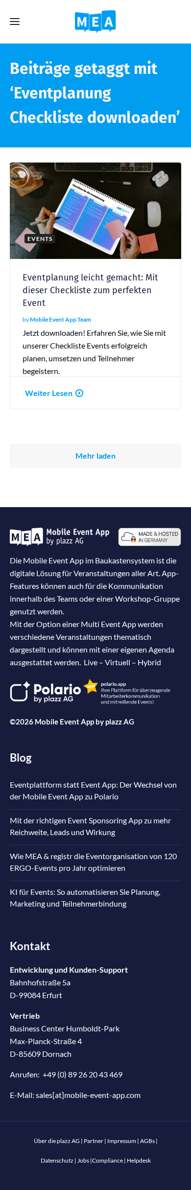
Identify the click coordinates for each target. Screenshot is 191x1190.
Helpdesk (139, 1160)
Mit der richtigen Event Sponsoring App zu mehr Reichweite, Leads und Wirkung (90, 826)
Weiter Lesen (48, 392)
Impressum (121, 1140)
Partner (93, 1140)
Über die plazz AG (57, 1140)
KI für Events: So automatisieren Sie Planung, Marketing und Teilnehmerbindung (85, 897)
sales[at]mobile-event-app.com (88, 1094)
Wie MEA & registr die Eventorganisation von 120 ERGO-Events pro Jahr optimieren (93, 861)
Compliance (107, 1160)
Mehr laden (95, 455)
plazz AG (119, 721)
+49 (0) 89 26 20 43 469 (82, 1074)
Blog (20, 757)
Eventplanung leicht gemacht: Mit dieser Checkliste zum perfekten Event (90, 290)
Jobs (83, 1160)
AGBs (147, 1140)
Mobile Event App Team (60, 319)
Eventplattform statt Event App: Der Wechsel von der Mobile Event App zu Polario (93, 790)
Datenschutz (57, 1160)
